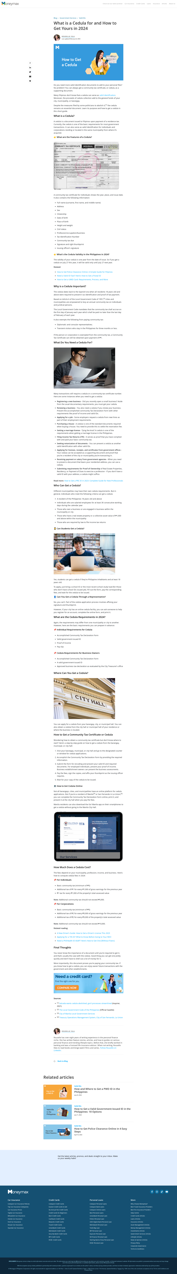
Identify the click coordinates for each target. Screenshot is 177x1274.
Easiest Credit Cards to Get (58, 1207)
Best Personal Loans (96, 1213)
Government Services (68, 18)
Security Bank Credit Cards (58, 1234)
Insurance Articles (137, 1222)
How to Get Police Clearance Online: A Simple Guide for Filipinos (85, 272)
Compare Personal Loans (98, 1204)
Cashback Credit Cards (56, 1219)
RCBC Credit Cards (55, 1240)
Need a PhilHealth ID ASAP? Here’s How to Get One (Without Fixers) (86, 940)
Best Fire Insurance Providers (141, 1210)
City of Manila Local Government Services (77, 1013)
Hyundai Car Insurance (16, 1228)
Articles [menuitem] (164, 4)
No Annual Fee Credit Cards (58, 1210)
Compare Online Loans (97, 1210)
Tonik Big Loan (95, 1228)
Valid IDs (82, 18)
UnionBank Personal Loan (98, 1216)
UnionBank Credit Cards (57, 1228)
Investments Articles (138, 1231)
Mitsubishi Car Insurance (16, 1216)
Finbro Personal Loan (97, 1219)
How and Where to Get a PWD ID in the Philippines (97, 1090)
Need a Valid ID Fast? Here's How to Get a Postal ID (79, 275)
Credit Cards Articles (138, 1216)
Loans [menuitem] (149, 4)
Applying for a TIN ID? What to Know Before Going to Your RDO (84, 937)
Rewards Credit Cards (56, 1222)
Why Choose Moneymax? (139, 1204)
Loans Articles (135, 1219)
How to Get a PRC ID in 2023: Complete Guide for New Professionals (93, 480)
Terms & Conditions (137, 1249)
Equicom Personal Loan (98, 1234)
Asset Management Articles (140, 1225)
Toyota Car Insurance (15, 1213)
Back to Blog (62, 1061)
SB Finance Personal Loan (98, 1237)
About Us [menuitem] (172, 4)
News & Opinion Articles (139, 1240)
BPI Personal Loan (96, 1231)
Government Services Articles (141, 1234)
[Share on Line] (30, 81)
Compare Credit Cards (56, 1204)
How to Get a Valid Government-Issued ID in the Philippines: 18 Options (102, 1110)
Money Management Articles (140, 1228)
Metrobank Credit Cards (57, 1231)
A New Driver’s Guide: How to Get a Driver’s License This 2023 (83, 933)
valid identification (107, 95)
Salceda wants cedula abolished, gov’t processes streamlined (85, 1003)
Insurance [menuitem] (156, 4)
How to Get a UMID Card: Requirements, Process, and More (82, 279)
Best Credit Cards (55, 1216)
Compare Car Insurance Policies (19, 1204)
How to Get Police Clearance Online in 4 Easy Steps (100, 1130)
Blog (55, 18)
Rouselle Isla (68, 36)
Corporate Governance (138, 1246)
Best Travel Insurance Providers (141, 1207)
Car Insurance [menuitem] (129, 4)
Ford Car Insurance (14, 1222)
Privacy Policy (135, 1243)
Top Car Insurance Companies (18, 1207)
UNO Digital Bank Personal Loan (101, 1222)
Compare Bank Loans (97, 1207)
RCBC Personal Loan (96, 1243)
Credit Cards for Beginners (58, 1213)
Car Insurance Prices (15, 1210)
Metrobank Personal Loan (98, 1225)
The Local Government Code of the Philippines (79, 1010)
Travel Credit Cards (55, 1225)
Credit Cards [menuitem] (140, 4)
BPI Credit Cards (54, 1237)
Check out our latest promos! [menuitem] (113, 4)
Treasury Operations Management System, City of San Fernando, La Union (91, 1017)
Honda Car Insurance (15, 1219)
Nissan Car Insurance (15, 1225)
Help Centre (135, 1213)
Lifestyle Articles (136, 1237)
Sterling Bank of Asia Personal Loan (102, 1240)
